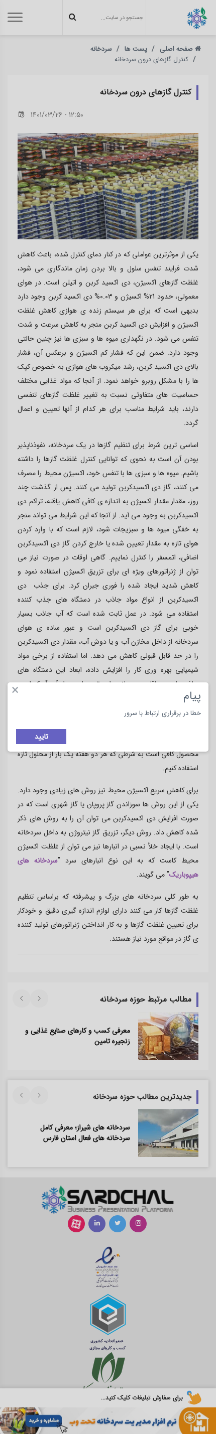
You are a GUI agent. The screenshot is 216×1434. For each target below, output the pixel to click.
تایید (41, 736)
